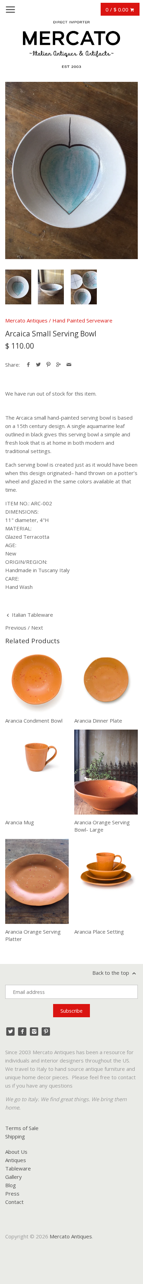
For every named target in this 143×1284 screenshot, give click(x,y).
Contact (14, 1201)
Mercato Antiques (26, 320)
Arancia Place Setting (99, 931)
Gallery (13, 1176)
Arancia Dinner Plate (98, 720)
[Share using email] (69, 364)
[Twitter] (10, 1031)
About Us (16, 1151)
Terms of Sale (22, 1128)
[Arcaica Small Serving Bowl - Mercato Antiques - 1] (71, 170)
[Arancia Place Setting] (106, 881)
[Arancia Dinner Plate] (106, 681)
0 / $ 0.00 (118, 9)
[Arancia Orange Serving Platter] (37, 881)
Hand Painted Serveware (82, 320)
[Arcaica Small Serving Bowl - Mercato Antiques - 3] (84, 287)
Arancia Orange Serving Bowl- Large (102, 826)
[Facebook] (22, 1031)
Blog (10, 1185)
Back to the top (111, 972)
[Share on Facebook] (28, 364)
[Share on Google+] (58, 364)
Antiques (15, 1160)
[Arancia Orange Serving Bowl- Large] (106, 772)
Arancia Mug (19, 822)
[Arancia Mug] (37, 772)
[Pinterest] (46, 1031)
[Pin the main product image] (48, 364)
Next (37, 627)
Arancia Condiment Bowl (33, 720)
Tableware (18, 1168)
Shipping (15, 1136)
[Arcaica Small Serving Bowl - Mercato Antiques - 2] (51, 287)
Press (12, 1193)
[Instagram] (34, 1031)
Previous (15, 627)
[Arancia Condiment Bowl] (37, 681)
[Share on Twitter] (38, 364)
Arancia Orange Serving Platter (33, 935)
